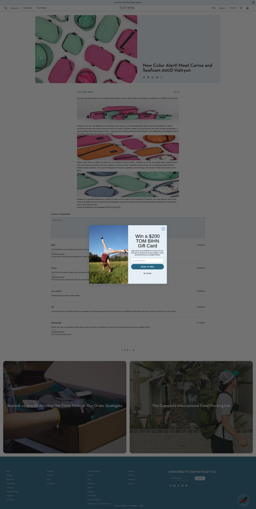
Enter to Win (147, 267)
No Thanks (147, 273)
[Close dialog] (163, 229)
